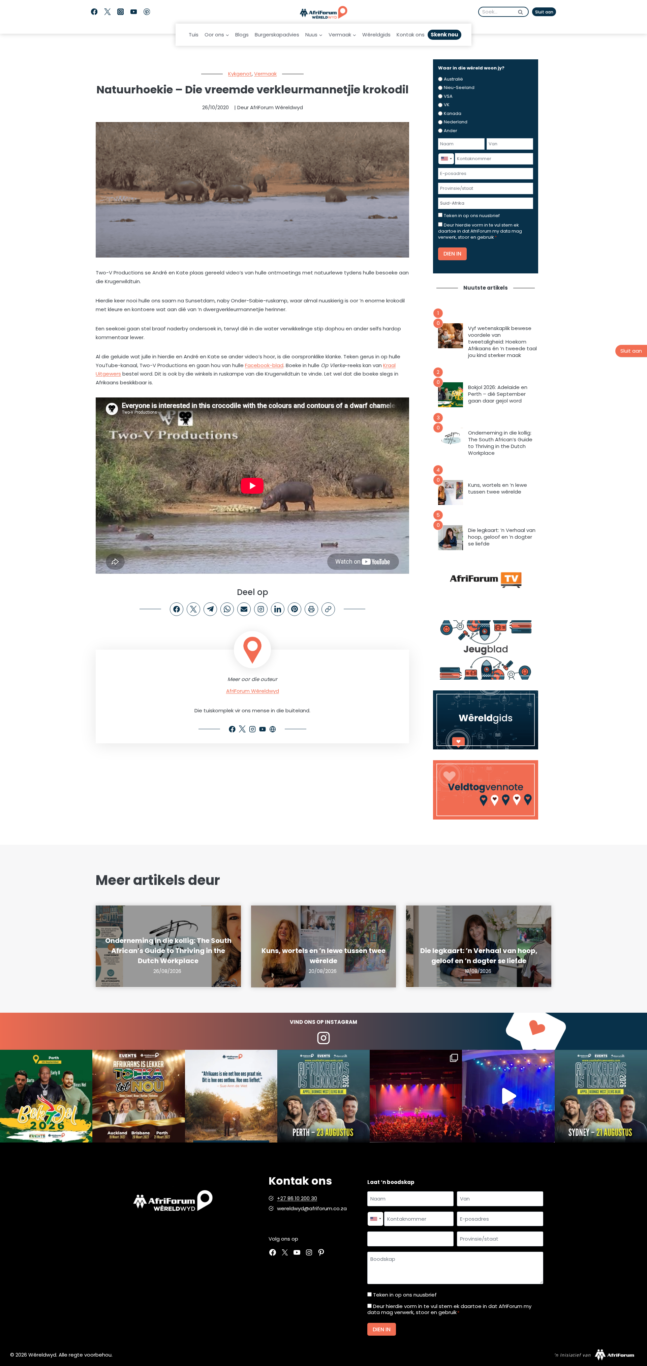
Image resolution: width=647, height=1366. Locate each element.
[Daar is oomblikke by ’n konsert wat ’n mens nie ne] (508, 1096)
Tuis (193, 34)
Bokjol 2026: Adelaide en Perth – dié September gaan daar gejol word (497, 394)
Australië (453, 79)
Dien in (452, 254)
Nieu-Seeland (459, 87)
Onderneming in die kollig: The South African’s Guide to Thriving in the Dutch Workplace (500, 442)
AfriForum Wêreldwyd (252, 690)
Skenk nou (444, 34)
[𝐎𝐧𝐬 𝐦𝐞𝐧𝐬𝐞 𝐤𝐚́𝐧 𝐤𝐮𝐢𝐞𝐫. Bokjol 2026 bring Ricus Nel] (46, 1096)
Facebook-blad (264, 365)
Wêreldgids (376, 34)
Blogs (242, 34)
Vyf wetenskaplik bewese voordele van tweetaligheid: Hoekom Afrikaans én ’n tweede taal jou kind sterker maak (502, 342)
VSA (448, 96)
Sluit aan (544, 12)
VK (447, 104)
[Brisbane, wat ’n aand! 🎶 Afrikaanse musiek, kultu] (416, 1096)
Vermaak (265, 73)
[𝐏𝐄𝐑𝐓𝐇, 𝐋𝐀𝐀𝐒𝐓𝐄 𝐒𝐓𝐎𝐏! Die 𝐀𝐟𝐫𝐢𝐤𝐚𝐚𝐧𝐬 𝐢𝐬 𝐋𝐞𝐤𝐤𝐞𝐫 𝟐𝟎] (323, 1096)
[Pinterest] (146, 12)
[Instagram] (120, 12)
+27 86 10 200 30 (297, 1198)
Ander (450, 130)
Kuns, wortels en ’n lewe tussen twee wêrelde (497, 488)
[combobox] (446, 158)
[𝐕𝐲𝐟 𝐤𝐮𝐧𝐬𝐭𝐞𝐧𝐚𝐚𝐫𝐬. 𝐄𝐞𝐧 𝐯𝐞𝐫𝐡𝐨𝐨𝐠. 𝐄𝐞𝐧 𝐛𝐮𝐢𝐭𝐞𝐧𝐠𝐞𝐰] (138, 1096)
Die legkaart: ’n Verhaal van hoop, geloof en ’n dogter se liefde (501, 537)
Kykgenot (240, 73)
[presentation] (450, 335)
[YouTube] (133, 12)
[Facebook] (94, 12)
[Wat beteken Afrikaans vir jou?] (231, 1096)
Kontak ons (411, 34)
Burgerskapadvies (277, 34)
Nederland (455, 122)
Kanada (452, 113)
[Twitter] (107, 12)
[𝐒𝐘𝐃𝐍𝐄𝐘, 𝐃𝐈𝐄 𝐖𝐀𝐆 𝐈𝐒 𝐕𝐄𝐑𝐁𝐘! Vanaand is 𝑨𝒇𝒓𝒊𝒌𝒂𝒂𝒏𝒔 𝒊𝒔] (601, 1096)
